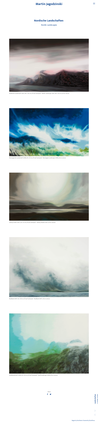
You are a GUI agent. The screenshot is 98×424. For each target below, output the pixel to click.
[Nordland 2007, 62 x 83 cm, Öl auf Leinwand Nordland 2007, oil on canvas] (49, 267)
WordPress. (92, 420)
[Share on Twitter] (50, 394)
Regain (73, 420)
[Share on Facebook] (47, 394)
